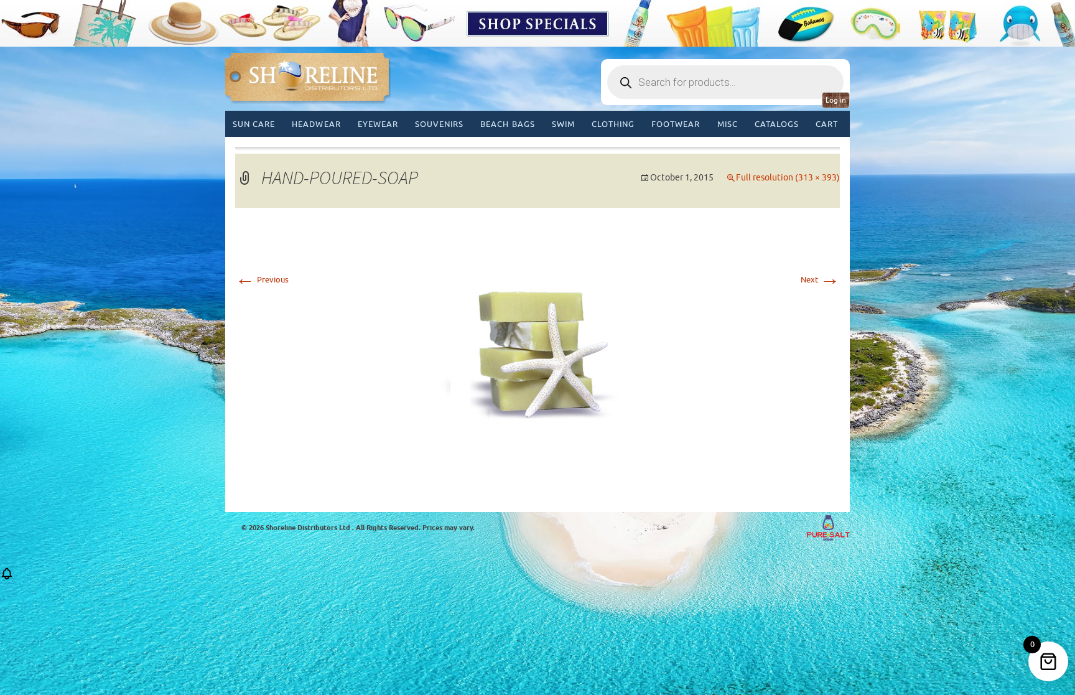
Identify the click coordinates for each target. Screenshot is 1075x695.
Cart (827, 124)
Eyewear (378, 124)
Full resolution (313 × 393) (788, 177)
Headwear (316, 124)
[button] (7, 577)
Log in (836, 100)
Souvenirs (439, 124)
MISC (727, 124)
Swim (563, 124)
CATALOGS (777, 124)
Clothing (613, 124)
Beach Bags (507, 124)
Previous (262, 279)
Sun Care (254, 124)
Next (820, 279)
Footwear (675, 124)
